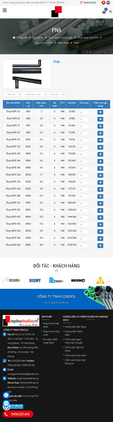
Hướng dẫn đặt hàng (75, 326)
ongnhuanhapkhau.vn (28, 378)
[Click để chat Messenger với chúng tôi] (6, 395)
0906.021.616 (89, 2)
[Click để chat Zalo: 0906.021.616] (6, 403)
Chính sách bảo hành (75, 355)
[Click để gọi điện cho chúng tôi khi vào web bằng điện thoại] (6, 414)
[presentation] (4, 281)
